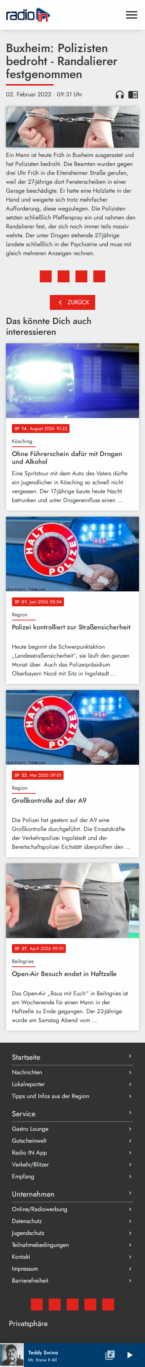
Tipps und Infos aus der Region (50, 1096)
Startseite (26, 1057)
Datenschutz (27, 1221)
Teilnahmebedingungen (40, 1245)
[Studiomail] (37, 1304)
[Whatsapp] (90, 1304)
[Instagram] (72, 1304)
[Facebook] (55, 1304)
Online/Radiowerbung (39, 1209)
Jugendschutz (28, 1233)
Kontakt (21, 1256)
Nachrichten (27, 1072)
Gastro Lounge (30, 1128)
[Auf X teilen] (64, 276)
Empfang (23, 1176)
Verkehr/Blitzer (30, 1164)
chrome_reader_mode (133, 94)
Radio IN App (29, 1152)
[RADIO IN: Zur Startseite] (63, 14)
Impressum (25, 1268)
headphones (120, 94)
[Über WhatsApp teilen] (81, 276)
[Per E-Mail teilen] (99, 276)
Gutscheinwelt (29, 1140)
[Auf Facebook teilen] (46, 276)
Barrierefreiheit (30, 1280)
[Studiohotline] (108, 1304)
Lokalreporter (28, 1084)
